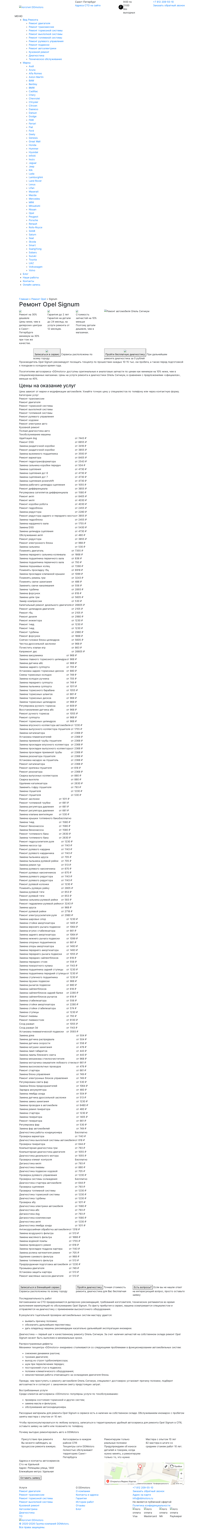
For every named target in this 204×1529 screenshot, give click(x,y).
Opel (31, 213)
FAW (31, 119)
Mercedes (34, 198)
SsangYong (35, 248)
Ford (31, 130)
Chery (32, 94)
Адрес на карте (142, 1494)
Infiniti (32, 155)
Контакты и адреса (87, 1494)
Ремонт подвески (39, 44)
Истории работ (85, 1501)
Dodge (32, 116)
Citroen (33, 105)
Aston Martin (36, 76)
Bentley (33, 84)
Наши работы (31, 277)
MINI (31, 202)
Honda (32, 145)
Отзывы (80, 1505)
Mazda (32, 195)
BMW (32, 87)
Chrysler (33, 102)
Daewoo (33, 109)
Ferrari (32, 123)
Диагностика (36, 55)
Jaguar (33, 162)
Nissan (32, 209)
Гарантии (81, 1498)
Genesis (33, 137)
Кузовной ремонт (39, 51)
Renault (33, 223)
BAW (31, 80)
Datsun (33, 112)
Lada (31, 173)
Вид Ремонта (30, 19)
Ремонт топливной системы (45, 37)
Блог (25, 273)
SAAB (32, 230)
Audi (31, 66)
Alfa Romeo (35, 73)
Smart (32, 245)
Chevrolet (34, 98)
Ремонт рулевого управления (46, 41)
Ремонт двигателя (39, 23)
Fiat (31, 127)
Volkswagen (35, 266)
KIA (31, 170)
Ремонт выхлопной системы (45, 34)
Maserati (34, 191)
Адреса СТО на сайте (88, 5)
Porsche (33, 220)
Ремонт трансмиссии (41, 26)
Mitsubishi (34, 205)
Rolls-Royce (35, 227)
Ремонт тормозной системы (46, 30)
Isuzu (32, 159)
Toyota (33, 259)
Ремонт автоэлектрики (42, 48)
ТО (20, 1516)
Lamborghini (36, 177)
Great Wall (34, 141)
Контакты (28, 281)
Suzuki (32, 255)
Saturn (32, 234)
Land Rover (35, 180)
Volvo (32, 270)
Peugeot (33, 216)
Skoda (32, 241)
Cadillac (33, 91)
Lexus (32, 184)
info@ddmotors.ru (143, 1498)
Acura (32, 69)
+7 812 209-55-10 (163, 1)
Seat (31, 238)
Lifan (31, 187)
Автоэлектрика (28, 1509)
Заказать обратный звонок (169, 5)
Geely (32, 134)
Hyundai (33, 152)
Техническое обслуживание (45, 59)
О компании (83, 1491)
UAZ (31, 263)
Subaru (33, 252)
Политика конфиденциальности (151, 1505)
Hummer (33, 148)
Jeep (31, 166)
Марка (26, 62)
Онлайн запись (31, 284)
